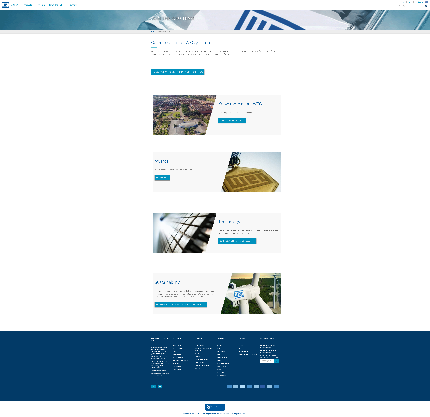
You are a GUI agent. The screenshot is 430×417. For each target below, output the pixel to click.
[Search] (426, 6)
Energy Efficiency (222, 357)
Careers (410, 2)
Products (28, 5)
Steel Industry (221, 351)
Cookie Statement (201, 414)
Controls (197, 356)
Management (177, 354)
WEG (5, 5)
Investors (53, 5)
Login (421, 2)
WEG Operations (178, 357)
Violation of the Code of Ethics (248, 354)
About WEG (15, 5)
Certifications (177, 369)
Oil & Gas (219, 345)
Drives (197, 353)
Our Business (177, 366)
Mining (219, 369)
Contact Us (242, 345)
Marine (219, 348)
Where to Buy (243, 348)
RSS (221, 414)
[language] (427, 2)
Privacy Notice (188, 414)
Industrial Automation (201, 359)
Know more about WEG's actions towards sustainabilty (179, 304)
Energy (219, 360)
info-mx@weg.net (160, 370)
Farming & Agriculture (223, 363)
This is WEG (177, 345)
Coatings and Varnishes (202, 365)
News (403, 2)
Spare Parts (198, 368)
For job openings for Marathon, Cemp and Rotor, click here (178, 72)
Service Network (243, 351)
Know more (161, 177)
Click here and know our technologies (236, 241)
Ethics (63, 5)
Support (73, 5)
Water (218, 354)
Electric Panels (199, 362)
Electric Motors (199, 345)
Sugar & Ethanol (221, 366)
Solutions (41, 5)
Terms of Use (214, 414)
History (175, 351)
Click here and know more (231, 120)
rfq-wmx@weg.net (156, 375)
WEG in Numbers (178, 348)
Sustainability (177, 363)
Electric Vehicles (222, 375)
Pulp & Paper (220, 372)
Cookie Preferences (217, 407)
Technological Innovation (180, 360)
